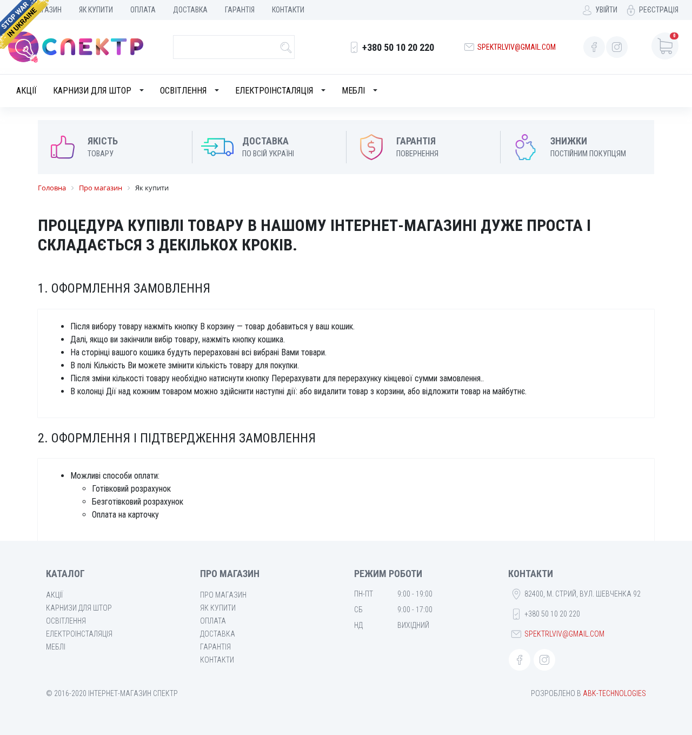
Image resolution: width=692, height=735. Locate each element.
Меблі (353, 90)
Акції (26, 90)
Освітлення (183, 90)
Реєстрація (658, 9)
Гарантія (240, 9)
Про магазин (223, 595)
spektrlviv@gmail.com (516, 47)
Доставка (190, 9)
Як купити (96, 9)
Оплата (143, 9)
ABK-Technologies (614, 693)
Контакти (288, 9)
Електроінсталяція (274, 90)
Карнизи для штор (92, 90)
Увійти (606, 9)
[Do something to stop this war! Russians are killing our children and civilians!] (24, 24)
